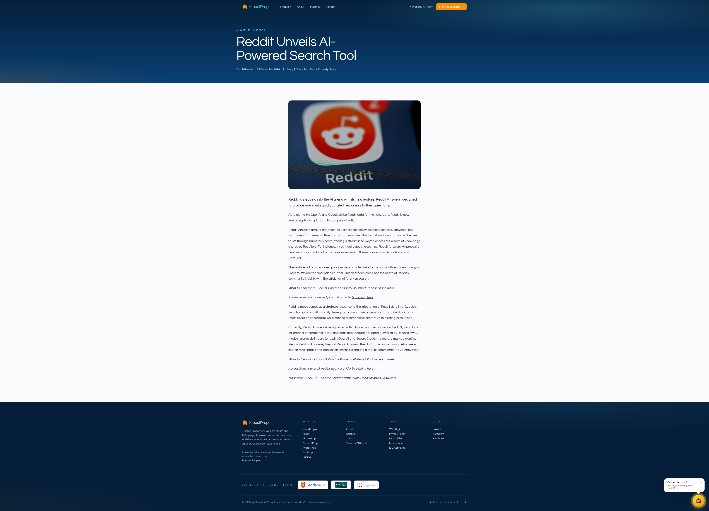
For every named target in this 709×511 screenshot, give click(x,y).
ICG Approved (397, 448)
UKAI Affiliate (396, 438)
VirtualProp (309, 438)
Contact (330, 7)
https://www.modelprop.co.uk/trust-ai (370, 378)
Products (285, 7)
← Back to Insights (250, 30)
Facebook (438, 438)
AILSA (306, 434)
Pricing (307, 457)
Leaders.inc (396, 443)
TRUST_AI (395, 429)
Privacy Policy (397, 434)
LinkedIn (437, 429)
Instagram (438, 434)
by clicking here (362, 297)
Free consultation (451, 7)
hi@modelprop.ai (251, 460)
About (300, 7)
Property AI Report (423, 7)
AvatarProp (309, 448)
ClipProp (308, 452)
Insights (315, 7)
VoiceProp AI (310, 429)
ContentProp (310, 443)
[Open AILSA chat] (699, 501)
